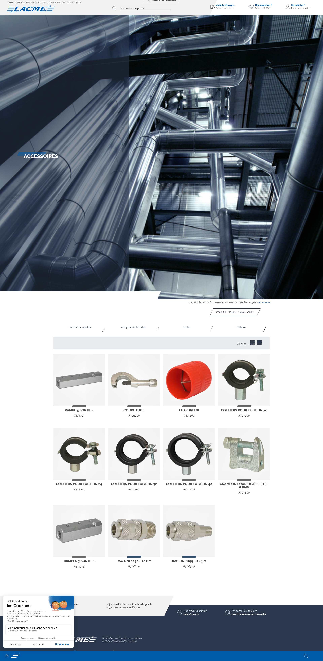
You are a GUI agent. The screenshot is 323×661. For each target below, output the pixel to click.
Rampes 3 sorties (79, 561)
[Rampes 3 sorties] (79, 531)
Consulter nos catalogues (235, 312)
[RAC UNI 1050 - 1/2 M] (134, 531)
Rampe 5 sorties (79, 410)
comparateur (79, 422)
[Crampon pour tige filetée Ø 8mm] (244, 454)
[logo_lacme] (31, 8)
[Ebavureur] (189, 380)
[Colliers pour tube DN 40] (189, 454)
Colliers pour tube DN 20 (244, 410)
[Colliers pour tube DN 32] (134, 454)
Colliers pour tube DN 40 (189, 484)
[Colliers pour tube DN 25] (79, 454)
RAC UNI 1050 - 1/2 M (134, 561)
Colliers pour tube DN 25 (79, 484)
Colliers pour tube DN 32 (134, 484)
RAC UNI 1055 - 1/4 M (189, 561)
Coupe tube (134, 410)
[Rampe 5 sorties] (79, 380)
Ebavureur (189, 410)
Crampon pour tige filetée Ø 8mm (244, 485)
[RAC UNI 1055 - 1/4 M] (189, 531)
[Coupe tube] (134, 380)
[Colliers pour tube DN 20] (244, 380)
